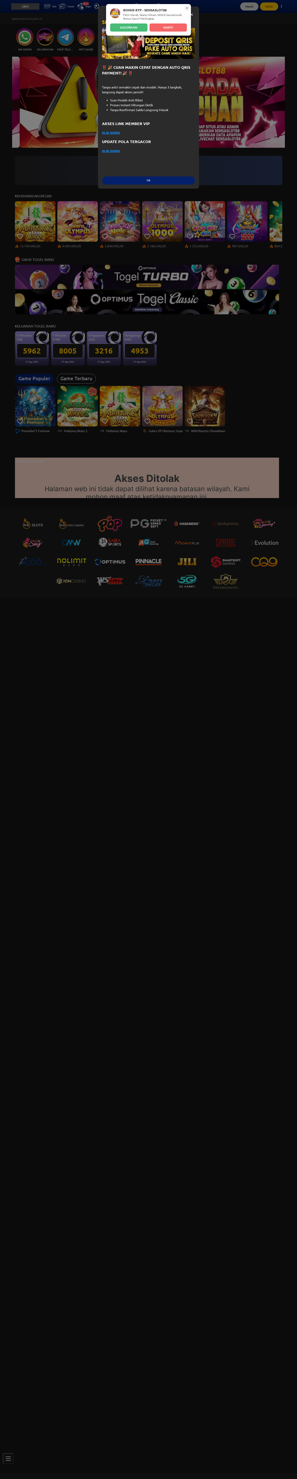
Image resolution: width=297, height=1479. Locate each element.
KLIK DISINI (111, 133)
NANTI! (168, 27)
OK (148, 180)
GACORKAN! (129, 27)
